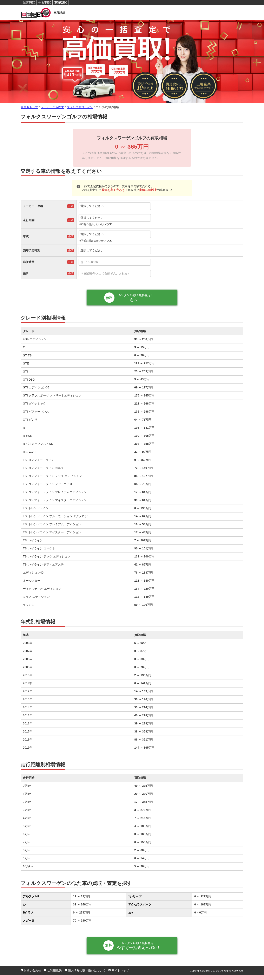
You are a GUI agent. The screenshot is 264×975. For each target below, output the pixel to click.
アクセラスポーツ (139, 904)
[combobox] (160, 262)
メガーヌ (28, 920)
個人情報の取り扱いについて (86, 970)
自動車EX (28, 2)
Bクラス (28, 912)
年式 (26, 236)
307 (130, 912)
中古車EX (44, 2)
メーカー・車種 (33, 206)
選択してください (92, 206)
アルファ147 (31, 896)
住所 (26, 273)
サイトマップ (120, 970)
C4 (25, 904)
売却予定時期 (31, 250)
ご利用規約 (54, 970)
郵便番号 (28, 262)
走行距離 (28, 220)
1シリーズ (134, 896)
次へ (135, 297)
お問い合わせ (32, 970)
